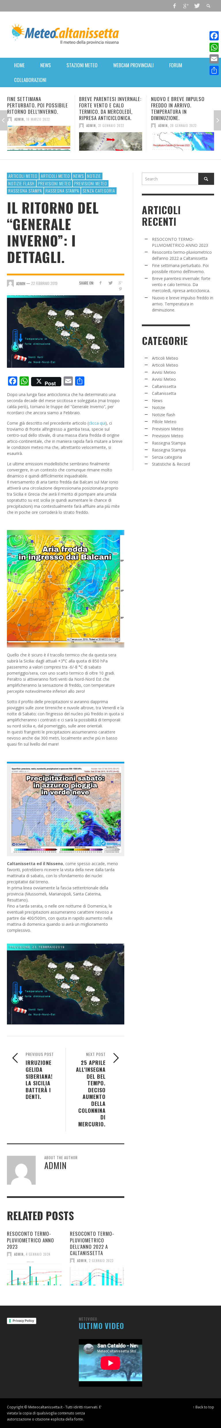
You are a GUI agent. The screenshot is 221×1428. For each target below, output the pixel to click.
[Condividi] (214, 70)
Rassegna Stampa (25, 190)
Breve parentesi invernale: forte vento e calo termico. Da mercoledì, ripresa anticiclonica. (38, 108)
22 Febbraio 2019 (44, 283)
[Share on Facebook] (100, 283)
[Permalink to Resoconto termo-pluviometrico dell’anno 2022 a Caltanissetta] (97, 1276)
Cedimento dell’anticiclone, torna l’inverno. (178, 105)
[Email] (214, 59)
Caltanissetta (164, 386)
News (78, 176)
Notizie (94, 176)
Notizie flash (21, 183)
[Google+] (185, 6)
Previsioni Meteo (54, 183)
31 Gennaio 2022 (39, 125)
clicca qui (97, 423)
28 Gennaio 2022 (111, 125)
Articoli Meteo (22, 176)
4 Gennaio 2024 (38, 1254)
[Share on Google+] (120, 283)
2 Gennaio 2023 (101, 1260)
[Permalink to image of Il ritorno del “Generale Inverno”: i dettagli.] (65, 331)
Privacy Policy (23, 1321)
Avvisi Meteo (164, 372)
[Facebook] (174, 6)
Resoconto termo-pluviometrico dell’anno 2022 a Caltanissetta (92, 1243)
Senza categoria (99, 190)
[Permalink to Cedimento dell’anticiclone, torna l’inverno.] (182, 138)
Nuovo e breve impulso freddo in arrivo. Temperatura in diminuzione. (106, 108)
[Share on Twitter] (110, 283)
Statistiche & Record (171, 464)
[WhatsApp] (214, 47)
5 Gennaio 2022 (182, 119)
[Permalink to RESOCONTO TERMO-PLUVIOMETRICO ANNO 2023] (34, 1273)
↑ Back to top (203, 1407)
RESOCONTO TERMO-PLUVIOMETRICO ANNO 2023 (30, 1240)
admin (19, 125)
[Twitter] (196, 6)
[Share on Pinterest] (120, 289)
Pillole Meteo (164, 421)
